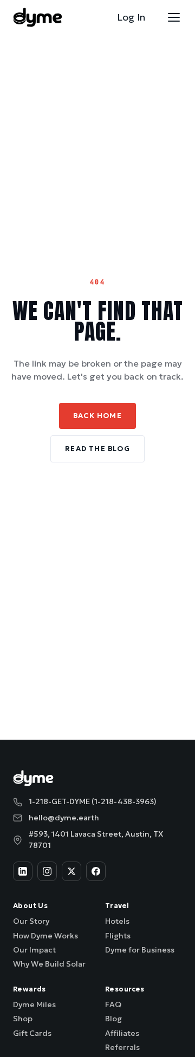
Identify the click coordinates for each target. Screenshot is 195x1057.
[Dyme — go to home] (37, 17)
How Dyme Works (45, 936)
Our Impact (34, 950)
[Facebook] (96, 871)
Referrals (122, 1047)
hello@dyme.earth (64, 818)
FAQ (113, 1004)
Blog (113, 1018)
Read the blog (97, 448)
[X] (71, 871)
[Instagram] (47, 871)
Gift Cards (32, 1033)
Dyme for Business (139, 950)
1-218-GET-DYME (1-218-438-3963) (93, 801)
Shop (22, 1018)
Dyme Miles (34, 1004)
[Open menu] (174, 17)
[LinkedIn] (22, 871)
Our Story (31, 921)
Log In (131, 17)
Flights (118, 936)
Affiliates (122, 1033)
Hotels (117, 921)
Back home (97, 415)
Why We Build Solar (49, 964)
